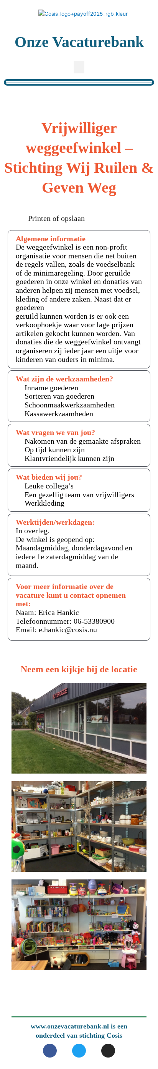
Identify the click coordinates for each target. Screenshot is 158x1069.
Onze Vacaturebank (79, 41)
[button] (79, 67)
